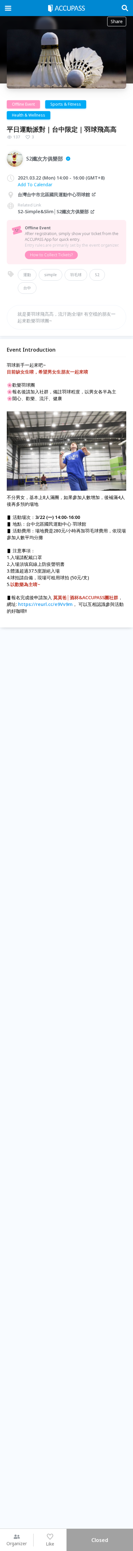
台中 (27, 288)
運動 (27, 274)
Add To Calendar (35, 184)
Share (117, 21)
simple (50, 274)
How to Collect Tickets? (51, 255)
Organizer (16, 1543)
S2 (97, 274)
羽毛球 (76, 274)
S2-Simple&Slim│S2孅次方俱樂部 (53, 211)
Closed (99, 1540)
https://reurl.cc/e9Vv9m (45, 604)
